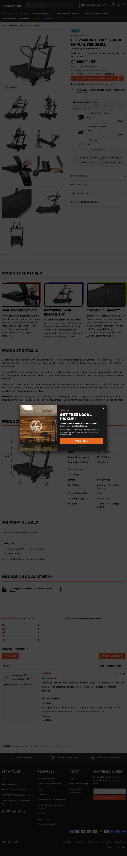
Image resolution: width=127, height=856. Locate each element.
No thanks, (81, 446)
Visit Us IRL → (81, 441)
